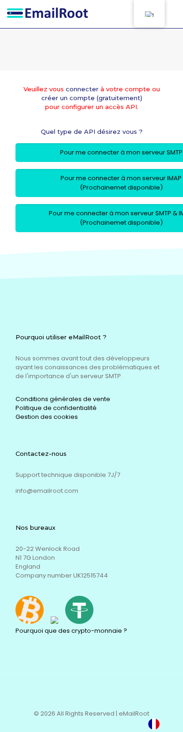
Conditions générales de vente (62, 399)
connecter (82, 89)
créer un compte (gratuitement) (91, 98)
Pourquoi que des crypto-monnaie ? (71, 630)
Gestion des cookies (46, 416)
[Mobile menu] (170, 14)
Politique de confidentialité (56, 407)
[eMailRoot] (50, 14)
